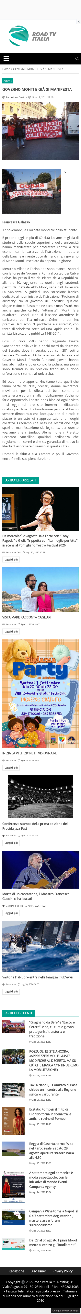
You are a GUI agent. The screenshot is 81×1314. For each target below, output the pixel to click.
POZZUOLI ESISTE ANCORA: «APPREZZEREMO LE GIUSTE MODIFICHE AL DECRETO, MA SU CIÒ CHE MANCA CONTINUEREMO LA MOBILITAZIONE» (53, 1060)
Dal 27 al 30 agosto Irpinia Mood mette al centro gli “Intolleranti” (53, 1242)
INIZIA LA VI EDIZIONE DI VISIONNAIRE (29, 753)
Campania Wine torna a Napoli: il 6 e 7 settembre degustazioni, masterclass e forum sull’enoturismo (53, 1218)
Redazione (16, 1271)
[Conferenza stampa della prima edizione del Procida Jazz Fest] (40, 796)
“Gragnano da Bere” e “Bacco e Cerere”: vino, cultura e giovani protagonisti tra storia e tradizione (52, 1029)
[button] (77, 58)
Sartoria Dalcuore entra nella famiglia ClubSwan (37, 977)
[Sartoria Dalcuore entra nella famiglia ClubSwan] (40, 946)
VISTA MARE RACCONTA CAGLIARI (26, 617)
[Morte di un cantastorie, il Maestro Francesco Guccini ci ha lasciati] (40, 870)
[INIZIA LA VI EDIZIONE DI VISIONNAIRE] (40, 693)
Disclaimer (38, 1271)
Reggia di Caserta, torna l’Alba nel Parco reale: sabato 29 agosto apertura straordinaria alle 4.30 (51, 1151)
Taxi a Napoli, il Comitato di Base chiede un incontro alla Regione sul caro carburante (53, 1089)
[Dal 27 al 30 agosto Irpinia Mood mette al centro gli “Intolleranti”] (13, 1244)
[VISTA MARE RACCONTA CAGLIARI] (40, 589)
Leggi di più (11, 559)
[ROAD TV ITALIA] (31, 36)
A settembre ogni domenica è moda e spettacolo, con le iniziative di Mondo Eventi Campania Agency (51, 1180)
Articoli (8, 81)
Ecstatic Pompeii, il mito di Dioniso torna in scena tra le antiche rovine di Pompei (50, 1114)
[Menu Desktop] (6, 58)
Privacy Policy (62, 1271)
